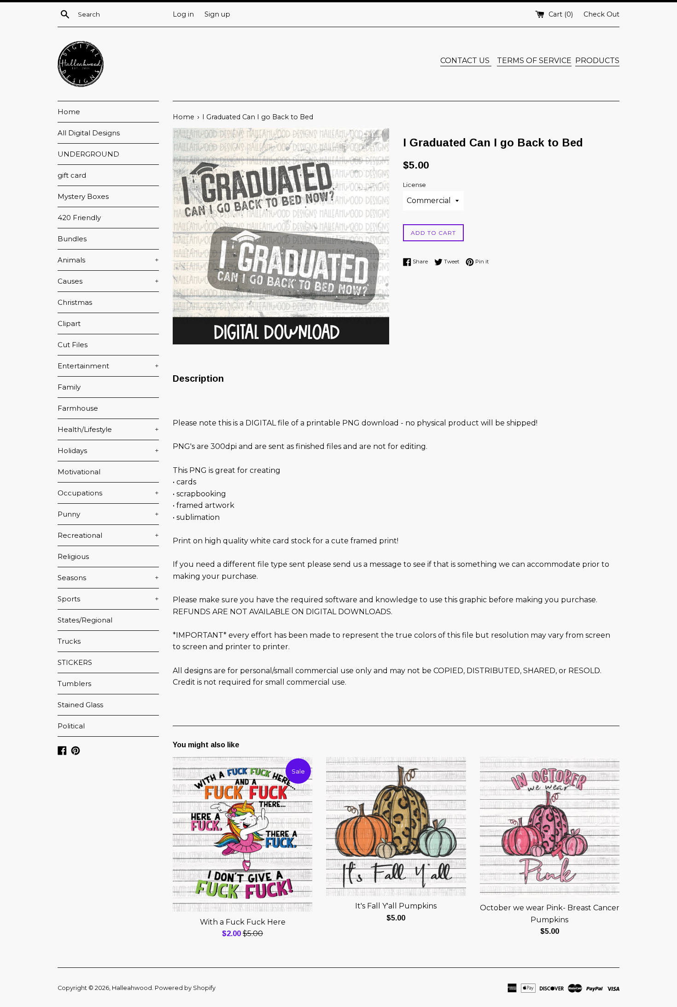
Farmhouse (78, 408)
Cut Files (73, 344)
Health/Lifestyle (108, 429)
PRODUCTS (597, 60)
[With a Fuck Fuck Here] (242, 834)
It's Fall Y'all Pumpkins (396, 906)
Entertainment (108, 365)
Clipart (69, 323)
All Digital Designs (89, 132)
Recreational (108, 535)
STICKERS (75, 662)
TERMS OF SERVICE (534, 60)
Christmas (75, 302)
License (414, 184)
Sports (108, 598)
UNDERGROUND (88, 154)
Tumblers (74, 683)
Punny (108, 514)
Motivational (79, 471)
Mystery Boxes (83, 196)
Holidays (108, 450)
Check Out (601, 14)
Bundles (72, 238)
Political (71, 726)
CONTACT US (465, 60)
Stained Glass (80, 704)
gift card (72, 175)
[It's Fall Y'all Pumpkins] (396, 826)
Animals (108, 260)
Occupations (108, 493)
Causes (108, 281)
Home (69, 111)
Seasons (108, 577)
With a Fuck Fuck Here (243, 922)
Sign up (217, 14)
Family (69, 387)
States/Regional (85, 620)
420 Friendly (79, 217)
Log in (183, 14)
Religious (73, 556)
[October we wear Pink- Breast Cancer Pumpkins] (549, 827)
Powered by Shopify (185, 987)
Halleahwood (132, 987)
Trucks (69, 641)
